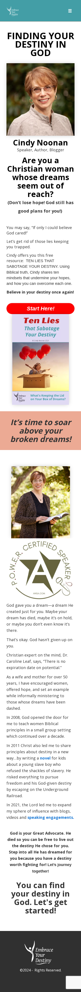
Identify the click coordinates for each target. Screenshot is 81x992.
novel (46, 758)
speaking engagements (50, 817)
